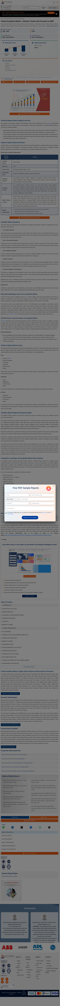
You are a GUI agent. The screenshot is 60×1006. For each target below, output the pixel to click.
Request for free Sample (30, 517)
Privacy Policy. (44, 512)
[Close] (54, 486)
